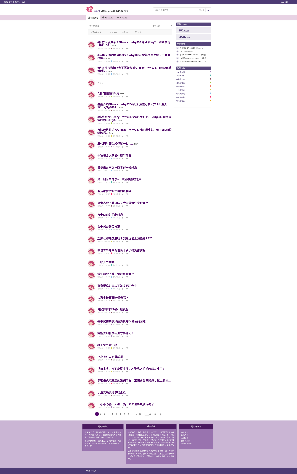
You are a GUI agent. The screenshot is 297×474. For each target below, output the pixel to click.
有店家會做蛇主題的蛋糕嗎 (114, 191)
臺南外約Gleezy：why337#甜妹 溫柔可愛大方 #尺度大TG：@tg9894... (132, 105)
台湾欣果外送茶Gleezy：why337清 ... (194, 61)
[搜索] (207, 10)
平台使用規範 (186, 443)
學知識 (17, 2)
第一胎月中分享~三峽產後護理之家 (119, 179)
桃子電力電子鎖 (107, 345)
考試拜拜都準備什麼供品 (113, 309)
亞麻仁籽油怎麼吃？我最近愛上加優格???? (125, 238)
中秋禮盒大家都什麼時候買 (114, 155)
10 (132, 414)
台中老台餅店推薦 (108, 226)
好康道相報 (180, 97)
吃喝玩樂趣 (180, 93)
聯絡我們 (185, 435)
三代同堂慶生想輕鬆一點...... (115, 143)
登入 (282, 2)
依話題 (202, 9)
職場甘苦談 (180, 101)
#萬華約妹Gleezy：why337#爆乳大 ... (194, 58)
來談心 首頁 (8, 2)
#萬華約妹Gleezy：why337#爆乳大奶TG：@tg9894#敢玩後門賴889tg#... (134, 118)
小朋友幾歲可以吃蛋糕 (111, 392)
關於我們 (185, 432)
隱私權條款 (185, 440)
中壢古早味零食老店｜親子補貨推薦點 (121, 250)
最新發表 (97, 32)
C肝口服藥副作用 (186, 51)
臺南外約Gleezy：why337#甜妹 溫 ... (194, 55)
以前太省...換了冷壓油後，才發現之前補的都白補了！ (131, 368)
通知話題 (123, 17)
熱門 (127, 32)
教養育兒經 (180, 79)
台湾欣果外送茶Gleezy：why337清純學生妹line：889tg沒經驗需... (134, 131)
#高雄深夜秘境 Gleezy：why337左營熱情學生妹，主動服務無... (133, 56)
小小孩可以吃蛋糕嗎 (110, 357)
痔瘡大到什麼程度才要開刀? (115, 333)
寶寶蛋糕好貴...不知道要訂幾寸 (117, 286)
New (114, 45)
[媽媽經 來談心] (107, 11)
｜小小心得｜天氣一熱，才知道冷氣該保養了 (125, 404)
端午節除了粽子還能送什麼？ (115, 274)
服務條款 (185, 438)
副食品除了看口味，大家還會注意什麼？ (122, 203)
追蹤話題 (109, 17)
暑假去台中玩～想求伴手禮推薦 (117, 167)
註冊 (287, 2)
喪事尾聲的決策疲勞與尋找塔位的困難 (121, 321)
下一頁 (160, 414)
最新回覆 (113, 32)
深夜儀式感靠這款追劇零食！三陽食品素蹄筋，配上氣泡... (134, 380)
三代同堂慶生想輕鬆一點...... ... (191, 48)
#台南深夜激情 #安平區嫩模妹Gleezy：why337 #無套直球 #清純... (134, 69)
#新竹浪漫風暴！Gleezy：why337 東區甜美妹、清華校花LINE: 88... (133, 43)
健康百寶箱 (180, 83)
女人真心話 (180, 72)
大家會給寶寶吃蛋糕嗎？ (113, 297)
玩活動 (23, 2)
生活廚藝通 (180, 90)
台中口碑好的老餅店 (110, 215)
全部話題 (94, 17)
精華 (139, 32)
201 (140, 414)
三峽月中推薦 (105, 262)
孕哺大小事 (180, 75)
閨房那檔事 (180, 86)
